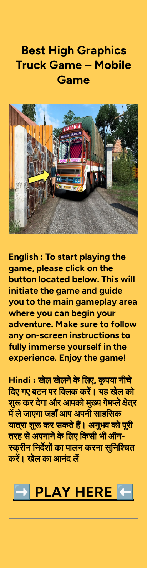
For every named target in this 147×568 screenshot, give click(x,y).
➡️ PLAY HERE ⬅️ (73, 492)
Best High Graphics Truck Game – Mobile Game (73, 65)
